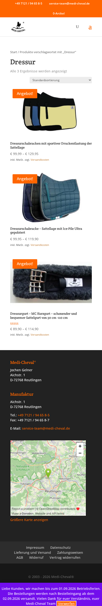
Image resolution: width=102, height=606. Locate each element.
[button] (90, 29)
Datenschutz (60, 547)
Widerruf (36, 557)
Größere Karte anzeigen (29, 519)
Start (13, 52)
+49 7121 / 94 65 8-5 (28, 3)
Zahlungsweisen (70, 552)
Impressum (35, 547)
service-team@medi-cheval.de (46, 428)
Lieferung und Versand (32, 552)
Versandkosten (40, 159)
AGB (19, 557)
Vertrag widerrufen (65, 557)
